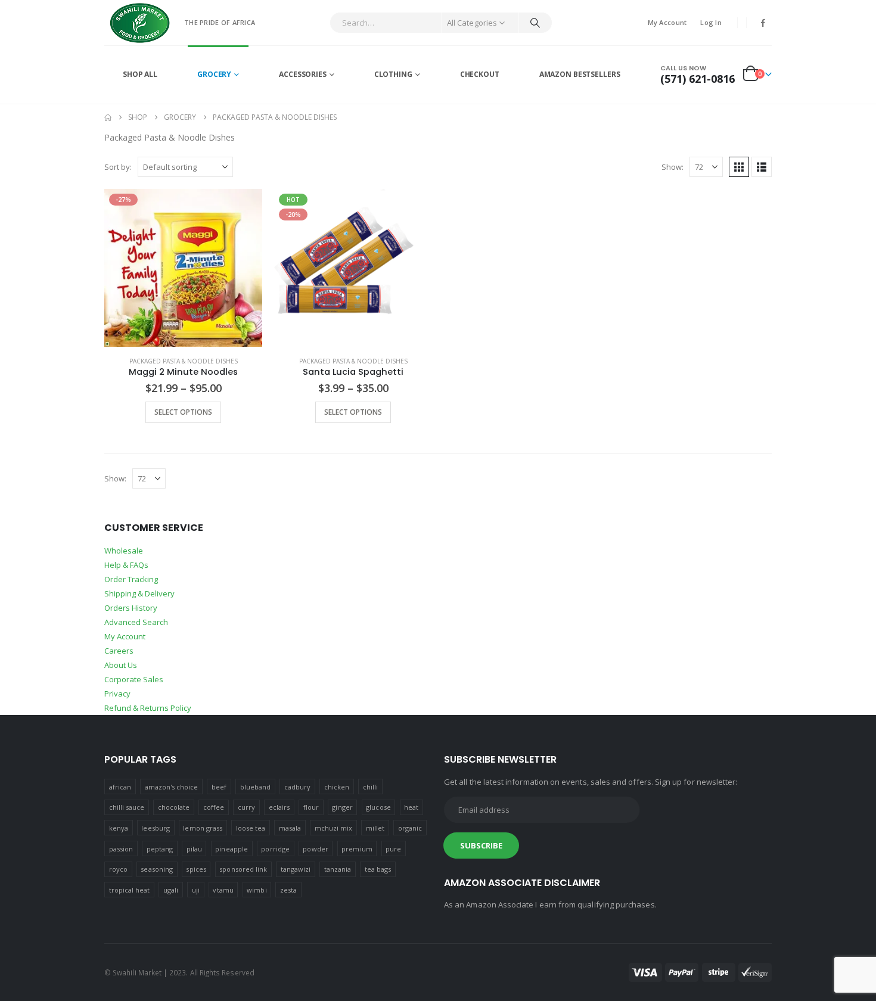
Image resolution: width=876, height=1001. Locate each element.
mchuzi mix (334, 827)
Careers (118, 650)
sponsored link (243, 869)
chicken (336, 786)
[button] (739, 167)
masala (290, 827)
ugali (170, 889)
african (120, 786)
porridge (275, 848)
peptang (160, 848)
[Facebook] (763, 22)
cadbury (297, 786)
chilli (370, 786)
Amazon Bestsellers (579, 74)
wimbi (256, 889)
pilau (194, 848)
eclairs (279, 807)
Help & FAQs (126, 564)
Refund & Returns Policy (147, 707)
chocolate (174, 807)
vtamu (223, 889)
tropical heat (129, 889)
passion (121, 848)
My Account (667, 22)
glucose (378, 807)
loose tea (251, 827)
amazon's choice (171, 786)
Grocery (214, 74)
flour (311, 807)
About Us (120, 665)
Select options (183, 412)
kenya (118, 827)
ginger (342, 807)
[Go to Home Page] (107, 117)
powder (315, 848)
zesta (288, 889)
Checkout (479, 74)
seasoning (157, 869)
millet (375, 827)
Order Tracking (131, 579)
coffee (213, 807)
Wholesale (123, 550)
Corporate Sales (133, 679)
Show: (672, 166)
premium (356, 848)
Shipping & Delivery (139, 593)
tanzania (338, 869)
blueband (255, 786)
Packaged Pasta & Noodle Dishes (183, 361)
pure (393, 848)
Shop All (140, 74)
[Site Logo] (140, 22)
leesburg (155, 827)
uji (196, 889)
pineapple (231, 848)
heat (411, 807)
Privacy (117, 693)
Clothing (393, 74)
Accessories (303, 74)
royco (118, 869)
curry (246, 807)
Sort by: (118, 166)
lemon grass (202, 827)
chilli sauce (127, 807)
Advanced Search (136, 622)
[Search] (535, 23)
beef (219, 786)
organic (410, 827)
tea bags (378, 869)
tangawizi (296, 869)
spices (196, 869)
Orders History (130, 607)
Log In (711, 22)
